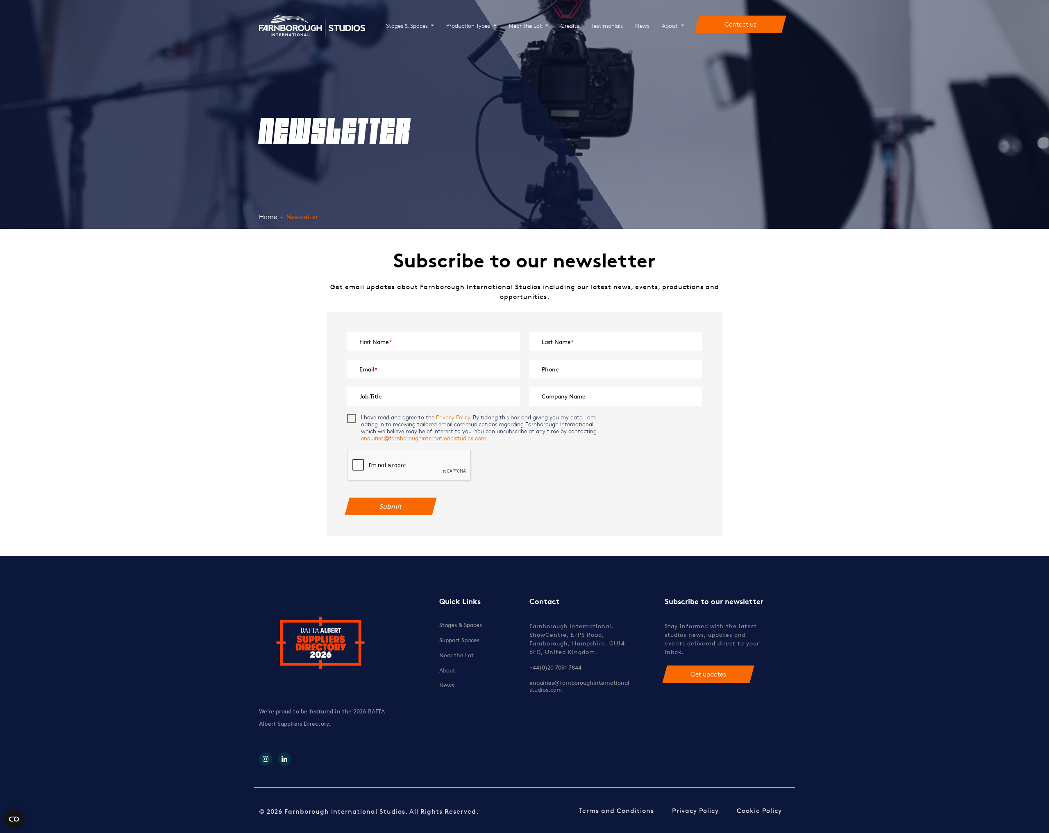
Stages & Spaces (407, 25)
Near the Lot (526, 25)
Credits (570, 25)
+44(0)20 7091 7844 (555, 667)
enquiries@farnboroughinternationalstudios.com (423, 438)
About (670, 25)
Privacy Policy (453, 417)
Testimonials (607, 25)
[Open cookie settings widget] (14, 819)
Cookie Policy (759, 811)
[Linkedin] (284, 758)
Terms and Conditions (616, 811)
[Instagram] (265, 758)
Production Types (469, 25)
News (642, 25)
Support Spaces (459, 639)
